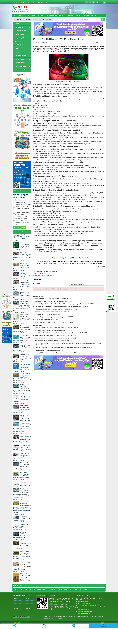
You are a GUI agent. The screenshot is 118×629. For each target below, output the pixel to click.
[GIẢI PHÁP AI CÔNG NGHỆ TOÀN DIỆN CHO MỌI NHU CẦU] (22, 145)
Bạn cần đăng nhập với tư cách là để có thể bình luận (55, 289)
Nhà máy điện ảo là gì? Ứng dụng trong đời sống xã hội (50, 311)
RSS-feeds (28, 608)
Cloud (16, 48)
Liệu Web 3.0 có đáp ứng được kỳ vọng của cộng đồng (49, 330)
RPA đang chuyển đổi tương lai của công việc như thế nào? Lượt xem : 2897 (21, 295)
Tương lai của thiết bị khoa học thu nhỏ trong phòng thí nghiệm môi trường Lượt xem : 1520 (22, 545)
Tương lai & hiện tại (20, 70)
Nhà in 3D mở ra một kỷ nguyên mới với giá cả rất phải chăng (51, 338)
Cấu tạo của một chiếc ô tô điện (43, 314)
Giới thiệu (85, 15)
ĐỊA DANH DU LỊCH (75, 589)
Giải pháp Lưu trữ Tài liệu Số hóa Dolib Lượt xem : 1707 (25, 483)
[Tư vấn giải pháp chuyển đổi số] (22, 116)
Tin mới (17, 23)
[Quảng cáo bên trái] (22, 87)
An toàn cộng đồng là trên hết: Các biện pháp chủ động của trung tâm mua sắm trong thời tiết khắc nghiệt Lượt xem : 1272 (22, 567)
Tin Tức (27, 599)
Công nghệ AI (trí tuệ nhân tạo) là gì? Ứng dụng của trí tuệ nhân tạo (53, 327)
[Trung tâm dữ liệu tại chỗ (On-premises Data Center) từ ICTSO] (22, 174)
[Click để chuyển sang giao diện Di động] (18, 623)
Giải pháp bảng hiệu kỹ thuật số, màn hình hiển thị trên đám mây (52, 309)
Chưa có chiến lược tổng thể (23, 204)
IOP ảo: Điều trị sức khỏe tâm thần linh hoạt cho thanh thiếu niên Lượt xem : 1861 (21, 457)
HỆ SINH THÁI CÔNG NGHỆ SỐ (46, 595)
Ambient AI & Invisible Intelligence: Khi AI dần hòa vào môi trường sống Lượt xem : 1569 (21, 536)
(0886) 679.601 (18, 2)
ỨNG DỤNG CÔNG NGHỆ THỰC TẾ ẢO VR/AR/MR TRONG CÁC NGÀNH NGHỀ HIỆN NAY (58, 306)
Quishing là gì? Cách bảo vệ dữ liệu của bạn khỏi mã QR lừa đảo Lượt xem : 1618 (22, 527)
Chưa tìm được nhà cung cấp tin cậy (22, 209)
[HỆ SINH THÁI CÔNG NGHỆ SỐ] (42, 603)
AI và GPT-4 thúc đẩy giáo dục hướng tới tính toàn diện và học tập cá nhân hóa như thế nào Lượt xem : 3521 (22, 257)
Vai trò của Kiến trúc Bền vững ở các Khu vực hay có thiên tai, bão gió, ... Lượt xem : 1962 (21, 409)
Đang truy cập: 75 (25, 616)
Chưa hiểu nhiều (19, 200)
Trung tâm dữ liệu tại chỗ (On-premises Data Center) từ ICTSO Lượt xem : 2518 (22, 367)
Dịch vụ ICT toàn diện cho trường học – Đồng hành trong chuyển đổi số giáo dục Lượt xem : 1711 (21, 476)
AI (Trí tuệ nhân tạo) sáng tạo (43, 319)
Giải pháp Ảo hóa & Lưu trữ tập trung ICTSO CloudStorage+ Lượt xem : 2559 (21, 348)
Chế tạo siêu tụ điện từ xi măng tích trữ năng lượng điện (50, 317)
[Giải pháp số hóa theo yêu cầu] (111, 303)
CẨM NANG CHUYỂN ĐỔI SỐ (37, 589)
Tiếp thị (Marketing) (20, 55)
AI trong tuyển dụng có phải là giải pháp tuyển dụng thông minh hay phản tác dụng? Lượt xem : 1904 (22, 439)
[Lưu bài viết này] (103, 42)
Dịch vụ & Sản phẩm (51, 15)
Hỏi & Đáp (40, 15)
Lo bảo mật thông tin (21, 216)
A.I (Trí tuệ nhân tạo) (20, 45)
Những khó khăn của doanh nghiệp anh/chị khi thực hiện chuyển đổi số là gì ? (21, 196)
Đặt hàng (103, 627)
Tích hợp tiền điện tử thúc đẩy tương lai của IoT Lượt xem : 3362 (22, 275)
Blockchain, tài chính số (21, 30)
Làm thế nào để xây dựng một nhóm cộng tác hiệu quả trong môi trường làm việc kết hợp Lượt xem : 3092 (22, 285)
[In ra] (100, 42)
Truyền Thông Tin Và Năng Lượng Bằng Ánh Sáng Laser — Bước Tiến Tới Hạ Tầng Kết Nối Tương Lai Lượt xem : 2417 (22, 378)
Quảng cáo (28, 605)
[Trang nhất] (15, 15)
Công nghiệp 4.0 (19, 38)
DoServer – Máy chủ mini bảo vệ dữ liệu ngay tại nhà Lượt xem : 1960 (25, 418)
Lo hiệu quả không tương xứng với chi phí (22, 213)
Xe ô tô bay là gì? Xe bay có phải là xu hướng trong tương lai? (51, 335)
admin (103, 266)
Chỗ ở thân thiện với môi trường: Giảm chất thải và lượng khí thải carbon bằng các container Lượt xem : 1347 (21, 556)
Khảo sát (16, 605)
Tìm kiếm (93, 15)
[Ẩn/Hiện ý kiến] (66, 284)
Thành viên (70, 15)
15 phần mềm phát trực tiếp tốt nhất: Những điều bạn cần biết (52, 340)
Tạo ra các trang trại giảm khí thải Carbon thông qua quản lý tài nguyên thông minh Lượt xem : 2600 (21, 329)
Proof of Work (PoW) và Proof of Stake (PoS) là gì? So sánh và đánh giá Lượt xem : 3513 (21, 267)
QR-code (17, 616)
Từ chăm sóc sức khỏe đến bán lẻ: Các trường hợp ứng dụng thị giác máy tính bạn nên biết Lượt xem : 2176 (21, 389)
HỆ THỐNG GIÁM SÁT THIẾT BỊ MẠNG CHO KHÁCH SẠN (50, 322)
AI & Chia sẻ (31, 15)
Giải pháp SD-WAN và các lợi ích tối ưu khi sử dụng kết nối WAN (52, 352)
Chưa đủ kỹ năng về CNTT (22, 206)
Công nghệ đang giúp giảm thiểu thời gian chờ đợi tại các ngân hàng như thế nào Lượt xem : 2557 (22, 358)
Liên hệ (78, 15)
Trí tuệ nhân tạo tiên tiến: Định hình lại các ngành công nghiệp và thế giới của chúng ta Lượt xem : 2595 (22, 339)
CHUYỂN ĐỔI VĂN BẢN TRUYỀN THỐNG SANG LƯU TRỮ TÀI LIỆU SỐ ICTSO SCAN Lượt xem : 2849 (21, 319)
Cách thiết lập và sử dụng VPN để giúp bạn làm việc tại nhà (73, 258)
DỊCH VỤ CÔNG (63, 589)
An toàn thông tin (20, 62)
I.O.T (16, 41)
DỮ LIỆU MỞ (52, 589)
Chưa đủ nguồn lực (20, 202)
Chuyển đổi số (19, 27)
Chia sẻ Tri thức (19, 59)
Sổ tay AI (86, 589)
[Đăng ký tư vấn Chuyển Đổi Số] (68, 29)
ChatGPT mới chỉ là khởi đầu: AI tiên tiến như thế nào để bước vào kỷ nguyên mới (57, 333)
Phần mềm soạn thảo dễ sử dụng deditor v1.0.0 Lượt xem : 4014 (22, 237)
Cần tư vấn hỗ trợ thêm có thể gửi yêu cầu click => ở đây (22, 222)
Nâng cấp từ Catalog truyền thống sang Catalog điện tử (50, 298)
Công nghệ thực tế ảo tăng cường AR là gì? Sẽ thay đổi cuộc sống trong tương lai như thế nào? (61, 304)
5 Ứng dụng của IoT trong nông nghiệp (45, 350)
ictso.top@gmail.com (30, 2)
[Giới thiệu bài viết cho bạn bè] (97, 42)
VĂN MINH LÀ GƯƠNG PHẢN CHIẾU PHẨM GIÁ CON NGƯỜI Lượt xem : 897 (25, 577)
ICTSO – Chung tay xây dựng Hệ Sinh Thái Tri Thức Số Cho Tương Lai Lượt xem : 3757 (22, 246)
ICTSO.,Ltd (59, 618)
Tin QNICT (22, 15)
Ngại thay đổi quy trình (21, 218)
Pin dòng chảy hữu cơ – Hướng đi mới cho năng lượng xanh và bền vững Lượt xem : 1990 (21, 400)
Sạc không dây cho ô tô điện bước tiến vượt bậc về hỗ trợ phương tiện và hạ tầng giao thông (60, 347)
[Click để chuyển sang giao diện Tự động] (15, 623)
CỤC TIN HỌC (23, 589)
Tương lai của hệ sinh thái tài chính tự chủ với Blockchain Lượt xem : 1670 (21, 519)
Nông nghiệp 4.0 (19, 34)
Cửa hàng (61, 15)
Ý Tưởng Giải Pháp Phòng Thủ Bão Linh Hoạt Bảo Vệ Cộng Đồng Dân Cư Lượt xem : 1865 (22, 448)
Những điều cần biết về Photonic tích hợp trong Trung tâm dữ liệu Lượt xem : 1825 (21, 466)
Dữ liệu (17, 52)
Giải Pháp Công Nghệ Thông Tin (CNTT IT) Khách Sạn (50, 301)
